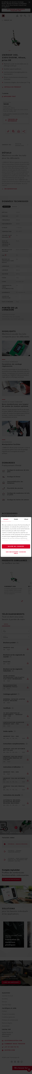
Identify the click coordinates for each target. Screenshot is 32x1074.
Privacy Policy (25, 540)
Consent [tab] (5, 519)
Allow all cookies (16, 546)
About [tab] (26, 519)
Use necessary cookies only (16, 553)
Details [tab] (16, 519)
